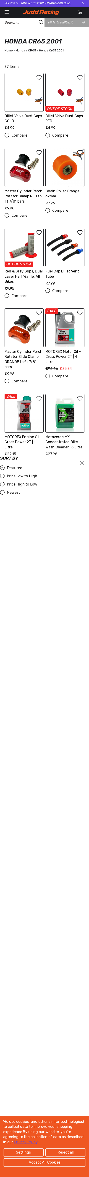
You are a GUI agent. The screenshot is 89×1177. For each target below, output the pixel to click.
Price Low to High (22, 475)
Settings (23, 1152)
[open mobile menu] (7, 12)
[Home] (41, 12)
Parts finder (60, 22)
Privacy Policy (25, 1142)
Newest (13, 492)
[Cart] (80, 12)
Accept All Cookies (44, 1162)
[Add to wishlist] (39, 77)
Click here (63, 3)
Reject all (66, 1152)
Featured (14, 467)
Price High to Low (22, 484)
